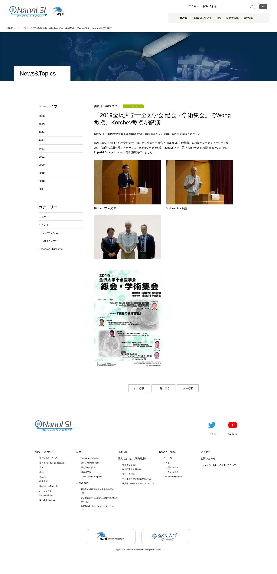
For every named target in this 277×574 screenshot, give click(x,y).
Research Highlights (51, 248)
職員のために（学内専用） (132, 458)
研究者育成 (232, 17)
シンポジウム (50, 232)
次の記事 (188, 388)
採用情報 (248, 17)
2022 (42, 148)
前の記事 (139, 388)
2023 (42, 140)
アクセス (193, 6)
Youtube (233, 433)
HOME (183, 17)
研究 (219, 17)
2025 (42, 124)
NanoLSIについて (44, 452)
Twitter (212, 433)
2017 (42, 189)
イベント (44, 224)
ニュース (44, 216)
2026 (42, 116)
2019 (42, 172)
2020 (42, 164)
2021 (42, 156)
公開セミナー (50, 240)
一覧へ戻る (163, 388)
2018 (42, 180)
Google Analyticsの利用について (218, 465)
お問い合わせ (209, 6)
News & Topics (167, 452)
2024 (42, 132)
